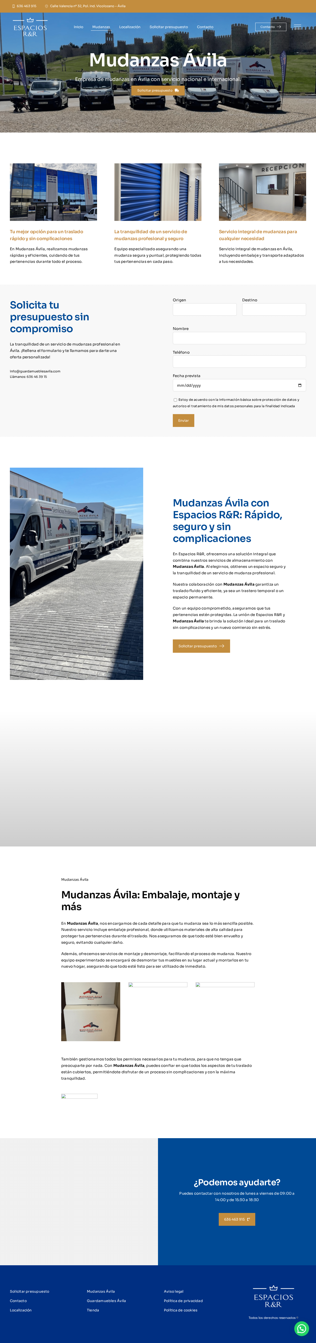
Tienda (93, 1310)
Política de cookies (181, 1310)
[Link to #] (297, 27)
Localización (21, 1310)
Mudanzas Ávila (101, 1291)
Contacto (18, 1301)
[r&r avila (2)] (273, 1287)
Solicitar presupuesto (29, 1291)
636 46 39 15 (37, 377)
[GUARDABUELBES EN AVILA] (37, 19)
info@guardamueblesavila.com (35, 371)
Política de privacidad (183, 1301)
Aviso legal (173, 1291)
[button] (301, 1328)
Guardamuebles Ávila (106, 1301)
